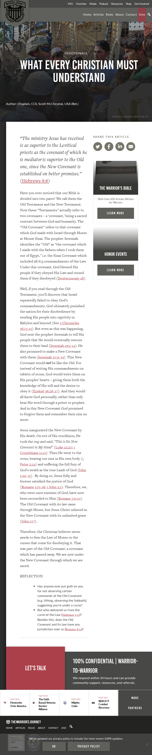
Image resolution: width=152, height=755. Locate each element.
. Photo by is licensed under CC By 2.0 (129, 116)
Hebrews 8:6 (35, 180)
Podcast (103, 4)
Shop (128, 4)
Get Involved (141, 4)
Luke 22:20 (63, 447)
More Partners (135, 703)
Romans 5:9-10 (69, 498)
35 (29, 475)
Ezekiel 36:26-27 (45, 391)
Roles (109, 14)
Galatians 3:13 (71, 615)
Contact (131, 14)
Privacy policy (89, 746)
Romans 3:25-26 (33, 486)
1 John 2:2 (54, 486)
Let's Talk (35, 668)
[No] (147, 744)
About (119, 14)
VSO (70, 4)
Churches (81, 4)
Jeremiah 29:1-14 (62, 345)
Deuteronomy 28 (71, 278)
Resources (117, 4)
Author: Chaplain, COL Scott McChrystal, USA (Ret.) (42, 103)
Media (92, 4)
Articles (98, 14)
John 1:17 (28, 521)
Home (87, 14)
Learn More (115, 213)
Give (142, 14)
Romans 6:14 (74, 629)
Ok (54, 746)
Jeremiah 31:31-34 (51, 357)
